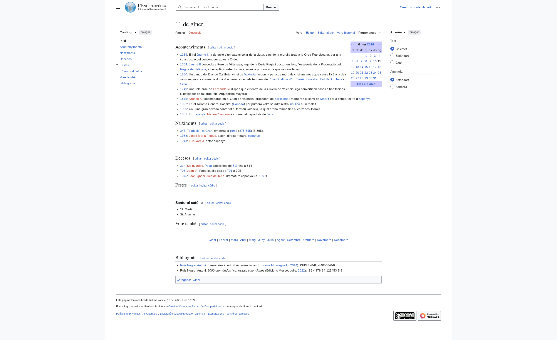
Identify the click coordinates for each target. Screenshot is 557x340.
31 (375, 78)
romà (233, 130)
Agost (281, 240)
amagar (145, 32)
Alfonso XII (196, 98)
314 (182, 165)
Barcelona (282, 98)
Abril (243, 240)
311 (235, 165)
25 (379, 72)
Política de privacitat (128, 313)
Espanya (365, 98)
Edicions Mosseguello (274, 265)
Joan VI (192, 170)
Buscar (271, 7)
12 (352, 67)
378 (242, 130)
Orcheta (336, 79)
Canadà (238, 104)
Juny (261, 240)
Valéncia (250, 74)
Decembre (341, 240)
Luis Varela (196, 141)
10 (375, 61)
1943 (183, 141)
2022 (301, 270)
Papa (208, 165)
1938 (183, 135)
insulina (295, 104)
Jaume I (202, 54)
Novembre (324, 240)
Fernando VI (221, 89)
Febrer (223, 240)
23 (370, 72)
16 (370, 67)
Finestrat (312, 79)
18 (379, 67)
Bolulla (324, 79)
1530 (183, 74)
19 (352, 72)
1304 (183, 64)
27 (357, 78)
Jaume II (195, 64)
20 (357, 72)
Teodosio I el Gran (199, 130)
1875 (183, 98)
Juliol (270, 240)
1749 (183, 89)
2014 (293, 265)
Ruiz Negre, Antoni (193, 265)
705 (182, 170)
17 (375, 67)
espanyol (254, 135)
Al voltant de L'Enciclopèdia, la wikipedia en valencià (174, 313)
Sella (183, 84)
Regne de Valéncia (193, 69)
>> (379, 44)
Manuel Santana (218, 114)
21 (361, 72)
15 (366, 67)
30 (370, 78)
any (270, 114)
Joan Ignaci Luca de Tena (206, 176)
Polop (273, 79)
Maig (252, 240)
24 (375, 72)
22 (366, 72)
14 (361, 67)
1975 (183, 176)
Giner (212, 240)
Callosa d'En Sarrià (291, 79)
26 (352, 78)
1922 (183, 104)
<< (352, 44)
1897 (262, 176)
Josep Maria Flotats (202, 135)
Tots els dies (366, 84)
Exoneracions (216, 313)
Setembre (294, 240)
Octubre (308, 240)
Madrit (324, 98)
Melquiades (195, 165)
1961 (183, 114)
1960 (183, 109)
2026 (370, 44)
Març (234, 240)
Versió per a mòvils (237, 313)
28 (361, 78)
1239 (183, 54)
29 (366, 78)
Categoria (183, 280)
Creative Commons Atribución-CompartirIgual (195, 306)
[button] (118, 7)
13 (357, 67)
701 (229, 170)
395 (248, 130)
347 (182, 130)
